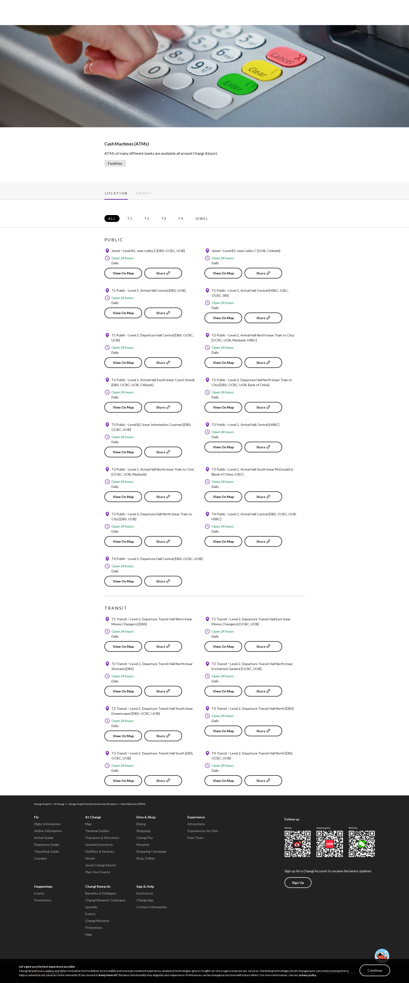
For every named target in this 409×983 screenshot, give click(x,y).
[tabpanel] (204, 497)
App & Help (145, 886)
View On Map (123, 273)
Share (160, 273)
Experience (196, 817)
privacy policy (307, 975)
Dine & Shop (146, 817)
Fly (36, 817)
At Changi (93, 817)
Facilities (115, 163)
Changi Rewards (98, 886)
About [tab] (143, 193)
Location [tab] (116, 193)
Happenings (43, 886)
